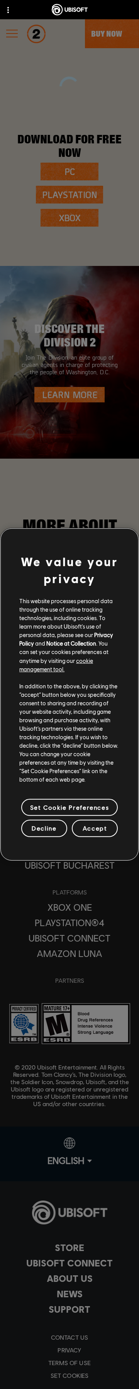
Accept (95, 828)
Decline (44, 828)
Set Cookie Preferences (69, 807)
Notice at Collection (71, 643)
